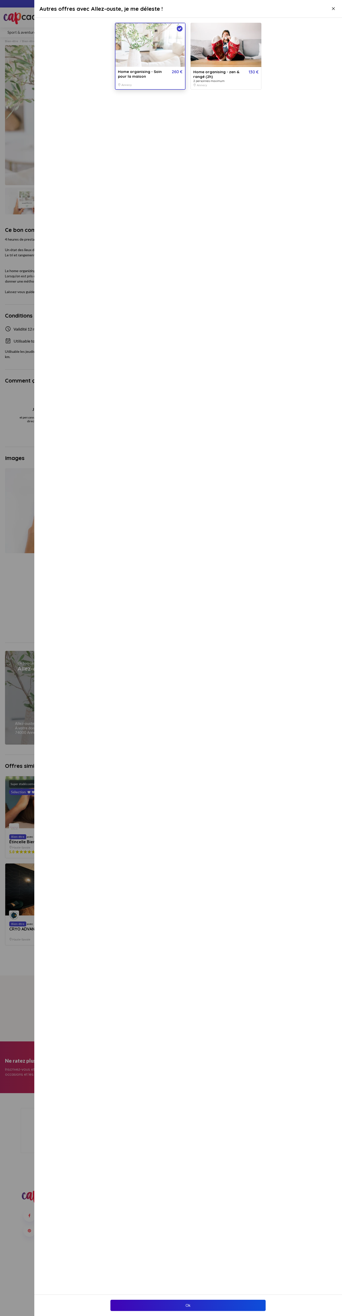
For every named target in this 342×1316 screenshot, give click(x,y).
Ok (188, 1305)
